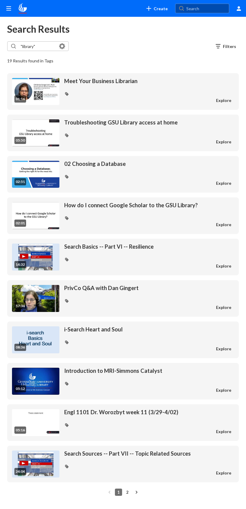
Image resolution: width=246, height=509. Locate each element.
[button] (66, 93)
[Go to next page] (136, 492)
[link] (157, 8)
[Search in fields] (62, 46)
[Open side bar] (8, 8)
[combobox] (38, 46)
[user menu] (239, 8)
